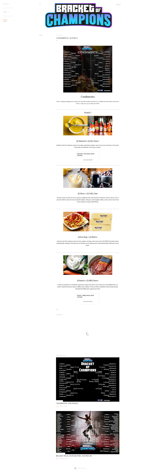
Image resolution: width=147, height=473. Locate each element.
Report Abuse (5, 20)
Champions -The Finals (67, 403)
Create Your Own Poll (87, 159)
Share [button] (40, 35)
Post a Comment (63, 406)
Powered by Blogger (81, 468)
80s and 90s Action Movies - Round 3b (73, 456)
